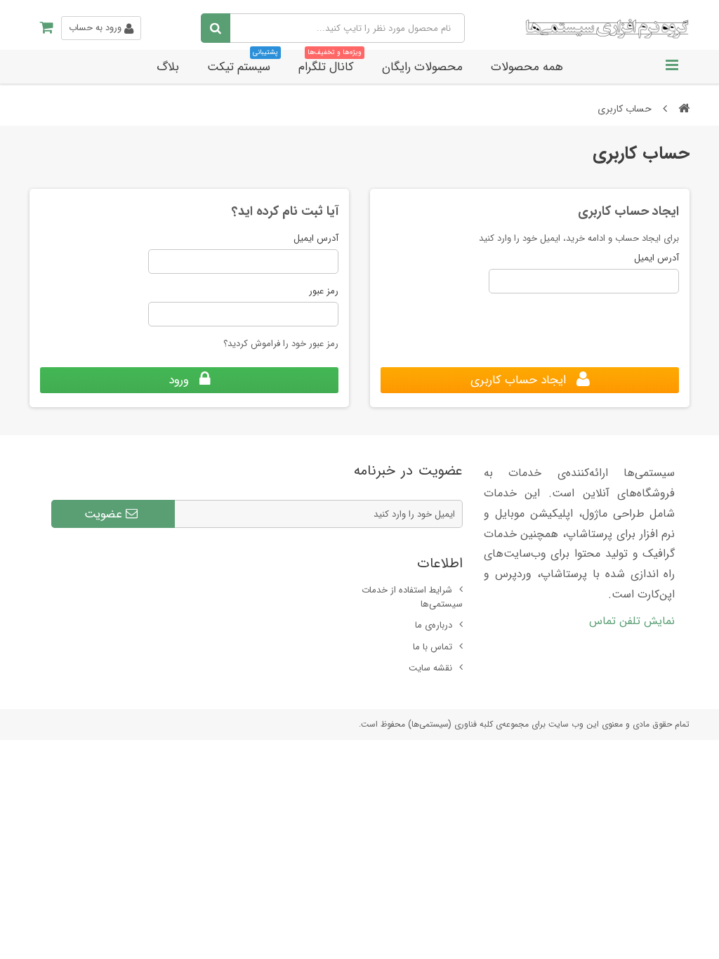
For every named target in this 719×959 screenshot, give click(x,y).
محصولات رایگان (422, 67)
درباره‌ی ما (433, 625)
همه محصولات (527, 67)
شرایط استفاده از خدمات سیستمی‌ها (412, 597)
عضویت (105, 514)
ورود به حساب (96, 27)
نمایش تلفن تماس (632, 621)
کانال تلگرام (330, 63)
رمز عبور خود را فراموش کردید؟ (280, 343)
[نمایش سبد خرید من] (41, 28)
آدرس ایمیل (656, 258)
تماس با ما (432, 647)
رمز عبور (323, 291)
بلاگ (168, 67)
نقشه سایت (430, 668)
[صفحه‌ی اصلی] (684, 109)
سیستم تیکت (242, 63)
